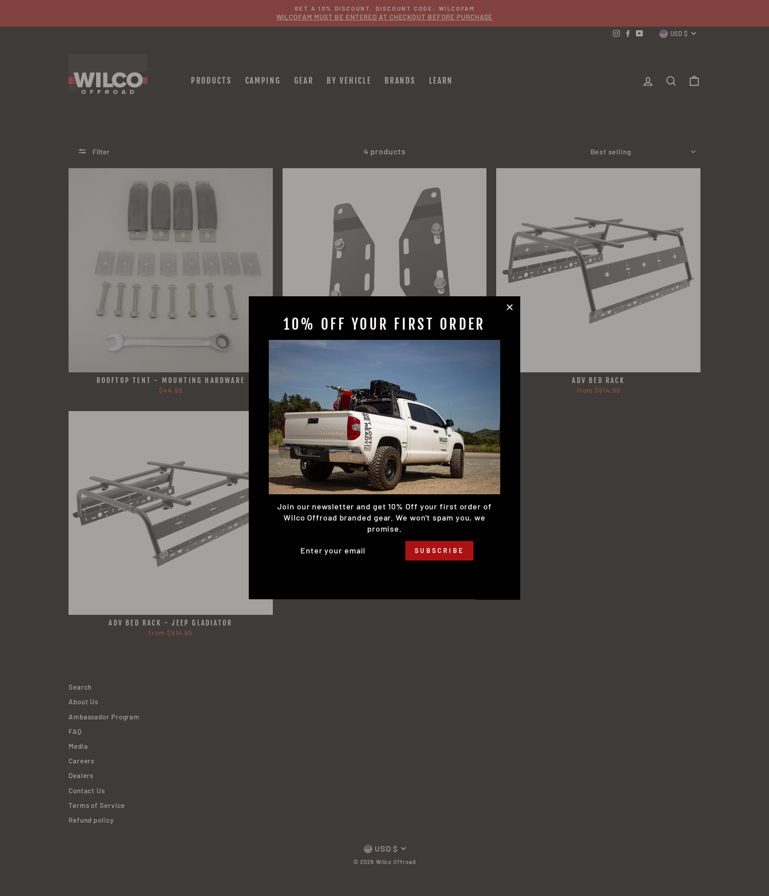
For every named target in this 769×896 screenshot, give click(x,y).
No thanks (384, 573)
